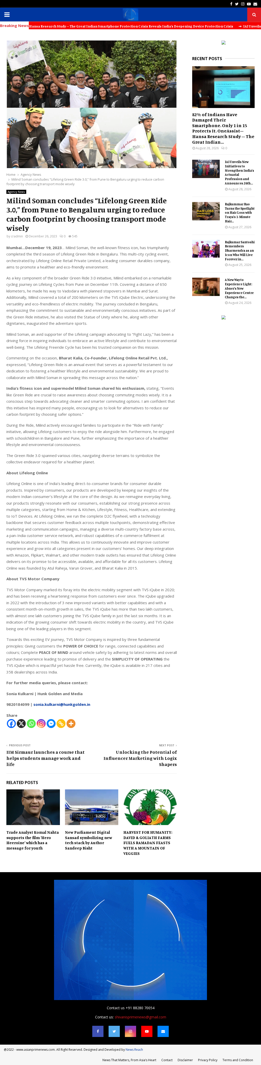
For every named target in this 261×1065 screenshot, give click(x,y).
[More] (71, 723)
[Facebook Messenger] (51, 723)
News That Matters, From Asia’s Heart (129, 1060)
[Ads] (223, 43)
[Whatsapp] (31, 723)
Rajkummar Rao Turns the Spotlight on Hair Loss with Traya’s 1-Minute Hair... (240, 212)
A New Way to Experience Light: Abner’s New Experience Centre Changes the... (239, 288)
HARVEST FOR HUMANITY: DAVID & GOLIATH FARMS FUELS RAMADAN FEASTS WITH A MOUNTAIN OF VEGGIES (147, 843)
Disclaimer (185, 1060)
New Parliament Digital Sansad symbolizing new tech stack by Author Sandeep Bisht (88, 840)
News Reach (134, 1049)
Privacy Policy (207, 1060)
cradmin (17, 236)
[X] (21, 723)
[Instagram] (41, 723)
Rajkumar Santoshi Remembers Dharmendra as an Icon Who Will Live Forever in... (240, 250)
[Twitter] (114, 1031)
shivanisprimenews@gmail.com (140, 1017)
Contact (167, 1060)
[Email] (163, 1031)
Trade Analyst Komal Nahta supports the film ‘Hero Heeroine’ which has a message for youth (32, 840)
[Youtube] (146, 1031)
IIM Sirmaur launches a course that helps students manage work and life (45, 758)
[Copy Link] (61, 723)
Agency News (16, 192)
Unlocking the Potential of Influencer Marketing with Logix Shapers (140, 758)
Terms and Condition (238, 1060)
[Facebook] (11, 723)
